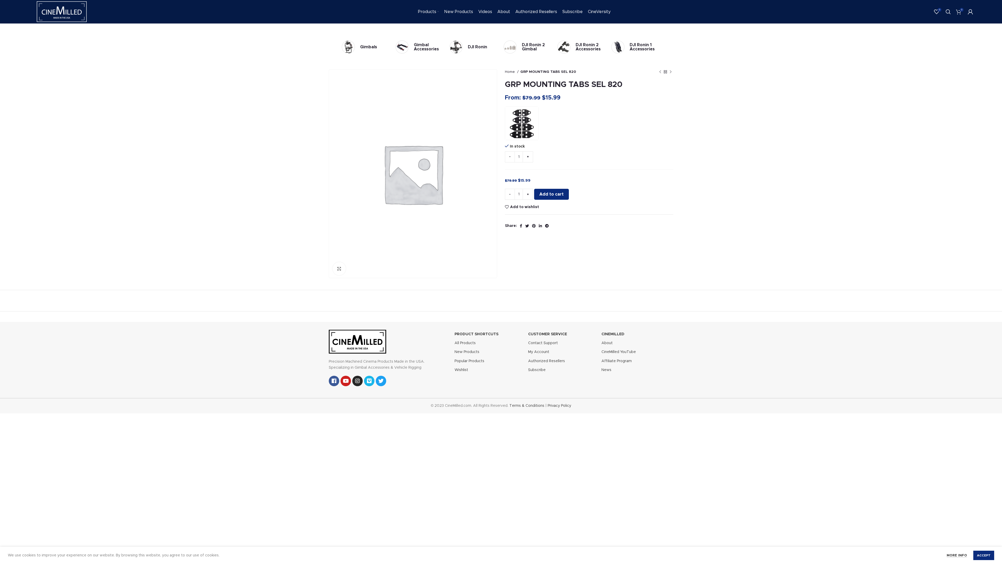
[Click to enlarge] (339, 268)
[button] (521, 123)
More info (957, 555)
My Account (538, 352)
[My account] (970, 12)
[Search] (948, 12)
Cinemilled (612, 334)
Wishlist (461, 370)
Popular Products (469, 361)
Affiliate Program (616, 361)
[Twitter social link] (527, 225)
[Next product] (670, 72)
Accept (984, 555)
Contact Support (543, 343)
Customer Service (547, 334)
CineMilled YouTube (618, 352)
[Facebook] (334, 381)
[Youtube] (346, 381)
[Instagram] (357, 381)
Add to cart (551, 194)
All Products (465, 343)
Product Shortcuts (476, 334)
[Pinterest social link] (533, 225)
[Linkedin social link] (540, 225)
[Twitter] (381, 381)
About (607, 343)
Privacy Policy (559, 406)
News (606, 370)
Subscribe (537, 370)
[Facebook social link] (521, 225)
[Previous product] (660, 72)
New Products (467, 352)
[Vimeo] (369, 381)
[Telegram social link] (547, 225)
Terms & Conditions (526, 406)
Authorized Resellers (546, 361)
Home (510, 72)
